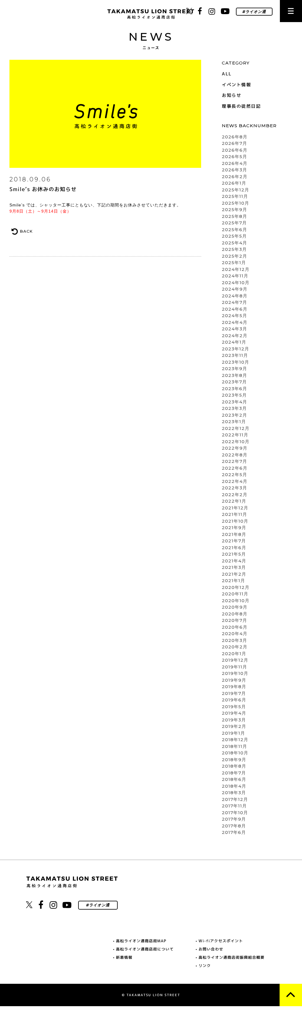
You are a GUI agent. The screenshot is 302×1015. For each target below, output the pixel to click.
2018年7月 (234, 773)
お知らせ (231, 95)
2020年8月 (234, 614)
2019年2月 (234, 726)
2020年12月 (236, 587)
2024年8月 (234, 296)
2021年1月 (233, 580)
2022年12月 (236, 428)
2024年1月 (234, 342)
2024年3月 (234, 329)
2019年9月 (234, 680)
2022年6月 (234, 468)
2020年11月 (235, 594)
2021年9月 (234, 527)
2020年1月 (234, 653)
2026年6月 (234, 150)
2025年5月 (234, 236)
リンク (204, 965)
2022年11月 (235, 435)
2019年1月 (233, 733)
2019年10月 (235, 673)
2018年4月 (234, 786)
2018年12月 (235, 739)
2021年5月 (234, 554)
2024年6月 (234, 309)
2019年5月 (234, 706)
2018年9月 (234, 759)
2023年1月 (234, 421)
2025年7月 (234, 223)
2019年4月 (234, 713)
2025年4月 (234, 243)
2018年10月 (235, 753)
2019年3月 (234, 720)
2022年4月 (234, 481)
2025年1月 (234, 262)
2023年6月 (234, 388)
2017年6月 (234, 832)
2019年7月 (234, 693)
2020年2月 (234, 647)
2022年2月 (234, 494)
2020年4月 (234, 633)
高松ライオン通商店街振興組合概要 (231, 957)
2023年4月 (234, 402)
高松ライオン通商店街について (145, 949)
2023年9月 (234, 368)
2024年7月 (234, 302)
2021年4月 (234, 561)
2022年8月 (234, 455)
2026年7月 (234, 143)
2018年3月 (234, 792)
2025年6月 (234, 229)
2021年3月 (234, 567)
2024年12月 (236, 269)
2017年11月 (234, 806)
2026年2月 (234, 176)
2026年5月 (234, 156)
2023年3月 (234, 408)
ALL (227, 74)
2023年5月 (234, 395)
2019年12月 (235, 660)
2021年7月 (234, 541)
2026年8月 (234, 137)
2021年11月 (234, 514)
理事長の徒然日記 (241, 106)
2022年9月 (234, 448)
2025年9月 (234, 209)
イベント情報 (236, 85)
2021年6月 (234, 547)
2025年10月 (235, 203)
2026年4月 (234, 163)
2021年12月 (235, 508)
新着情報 (124, 957)
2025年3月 (234, 249)
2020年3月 (234, 640)
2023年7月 (234, 382)
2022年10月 (236, 441)
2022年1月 (234, 501)
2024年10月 (236, 282)
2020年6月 (234, 627)
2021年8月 (234, 534)
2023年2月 (234, 415)
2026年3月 (234, 170)
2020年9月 (234, 607)
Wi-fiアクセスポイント (220, 940)
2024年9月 (234, 289)
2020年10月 (236, 600)
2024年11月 (235, 276)
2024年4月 (234, 322)
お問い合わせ (210, 949)
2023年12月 (235, 349)
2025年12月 (235, 190)
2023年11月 (235, 355)
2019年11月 (234, 667)
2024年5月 (234, 315)
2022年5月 (234, 474)
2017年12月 (235, 799)
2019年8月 (234, 686)
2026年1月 (234, 183)
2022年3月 (234, 488)
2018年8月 (234, 766)
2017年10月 (235, 812)
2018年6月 (234, 779)
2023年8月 (234, 375)
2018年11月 (234, 746)
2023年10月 (235, 362)
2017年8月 (234, 826)
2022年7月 (234, 461)
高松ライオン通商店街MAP (141, 940)
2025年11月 (235, 196)
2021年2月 (234, 574)
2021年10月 (235, 521)
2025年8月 (234, 216)
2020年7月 (234, 620)
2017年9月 (234, 819)
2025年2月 (234, 256)
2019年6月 (234, 700)
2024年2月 (234, 335)
